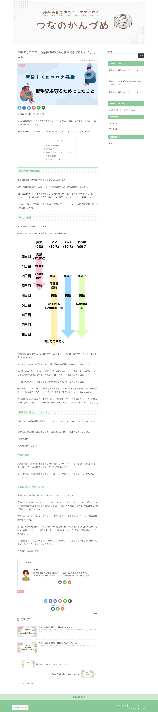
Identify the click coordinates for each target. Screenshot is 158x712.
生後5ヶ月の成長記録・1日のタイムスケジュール (126, 93)
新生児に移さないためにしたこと (58, 152)
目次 (55, 140)
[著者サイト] (60, 582)
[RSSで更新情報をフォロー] (69, 582)
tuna (35, 569)
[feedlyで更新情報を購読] (65, 582)
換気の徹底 (52, 156)
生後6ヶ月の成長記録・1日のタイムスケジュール (126, 71)
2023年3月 (113, 123)
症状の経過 (50, 149)
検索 (110, 52)
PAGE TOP (80, 697)
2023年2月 (113, 129)
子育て (22, 591)
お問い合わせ (121, 705)
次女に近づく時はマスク (57, 159)
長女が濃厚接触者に (53, 145)
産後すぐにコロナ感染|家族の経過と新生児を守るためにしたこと (126, 82)
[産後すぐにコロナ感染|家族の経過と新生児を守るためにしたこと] (29, 108)
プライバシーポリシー (136, 705)
